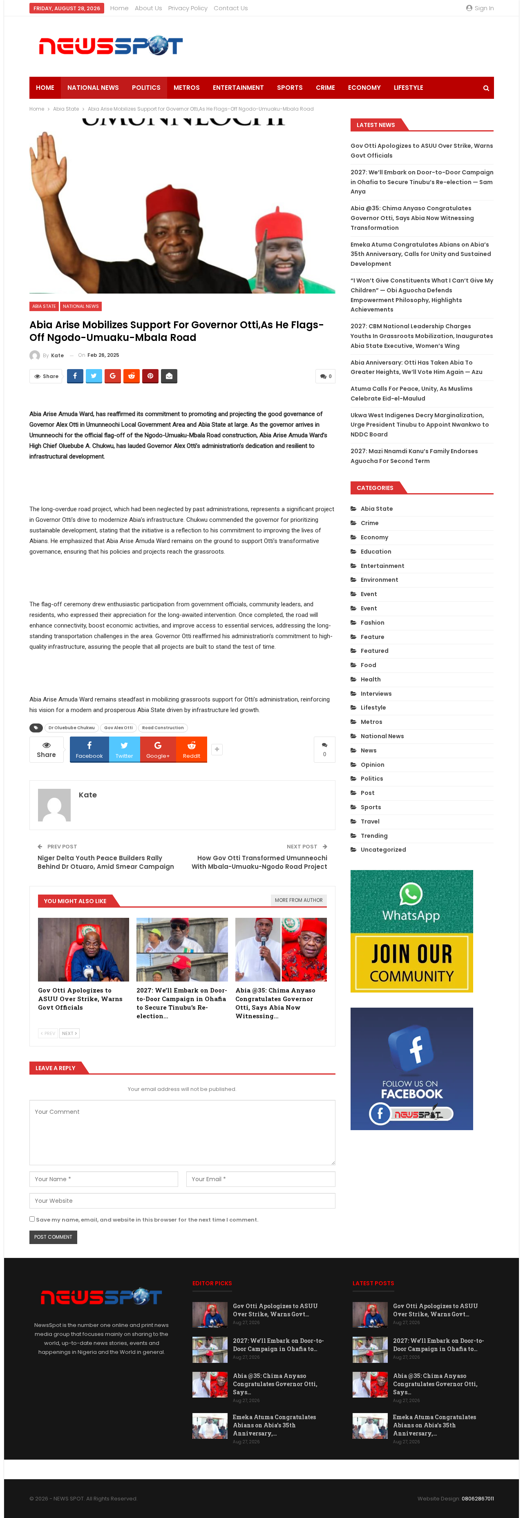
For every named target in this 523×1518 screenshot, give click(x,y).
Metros (187, 87)
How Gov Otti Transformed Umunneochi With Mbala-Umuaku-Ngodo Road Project (259, 862)
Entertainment (238, 87)
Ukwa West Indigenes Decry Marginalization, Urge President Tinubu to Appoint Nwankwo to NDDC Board (420, 425)
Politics (146, 87)
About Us (148, 8)
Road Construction (163, 728)
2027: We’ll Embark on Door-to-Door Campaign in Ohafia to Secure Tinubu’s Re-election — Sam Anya (422, 182)
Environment (379, 580)
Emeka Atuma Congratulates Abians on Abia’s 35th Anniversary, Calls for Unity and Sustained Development (421, 254)
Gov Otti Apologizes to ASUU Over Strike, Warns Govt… (275, 1310)
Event (369, 594)
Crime (325, 87)
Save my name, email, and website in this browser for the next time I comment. (147, 1220)
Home (119, 8)
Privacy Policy (188, 8)
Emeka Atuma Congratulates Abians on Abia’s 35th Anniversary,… (274, 1425)
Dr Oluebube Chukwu (72, 728)
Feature (372, 637)
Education (376, 552)
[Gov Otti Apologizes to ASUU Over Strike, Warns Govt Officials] (84, 950)
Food (368, 665)
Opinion (372, 765)
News (369, 750)
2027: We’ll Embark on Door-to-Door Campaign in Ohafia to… (278, 1345)
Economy (364, 87)
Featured (375, 651)
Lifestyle (408, 87)
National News (93, 87)
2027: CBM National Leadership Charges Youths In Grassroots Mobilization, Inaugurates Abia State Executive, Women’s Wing (422, 336)
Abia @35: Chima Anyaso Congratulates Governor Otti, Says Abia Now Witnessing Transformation (412, 218)
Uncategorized (383, 850)
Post (368, 793)
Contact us (231, 8)
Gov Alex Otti (118, 728)
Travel (370, 821)
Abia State (44, 306)
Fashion (372, 623)
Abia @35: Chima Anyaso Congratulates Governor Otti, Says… (275, 1384)
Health (371, 679)
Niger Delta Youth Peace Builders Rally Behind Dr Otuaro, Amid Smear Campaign (106, 862)
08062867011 (478, 1498)
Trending (374, 836)
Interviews (376, 694)
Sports (290, 87)
